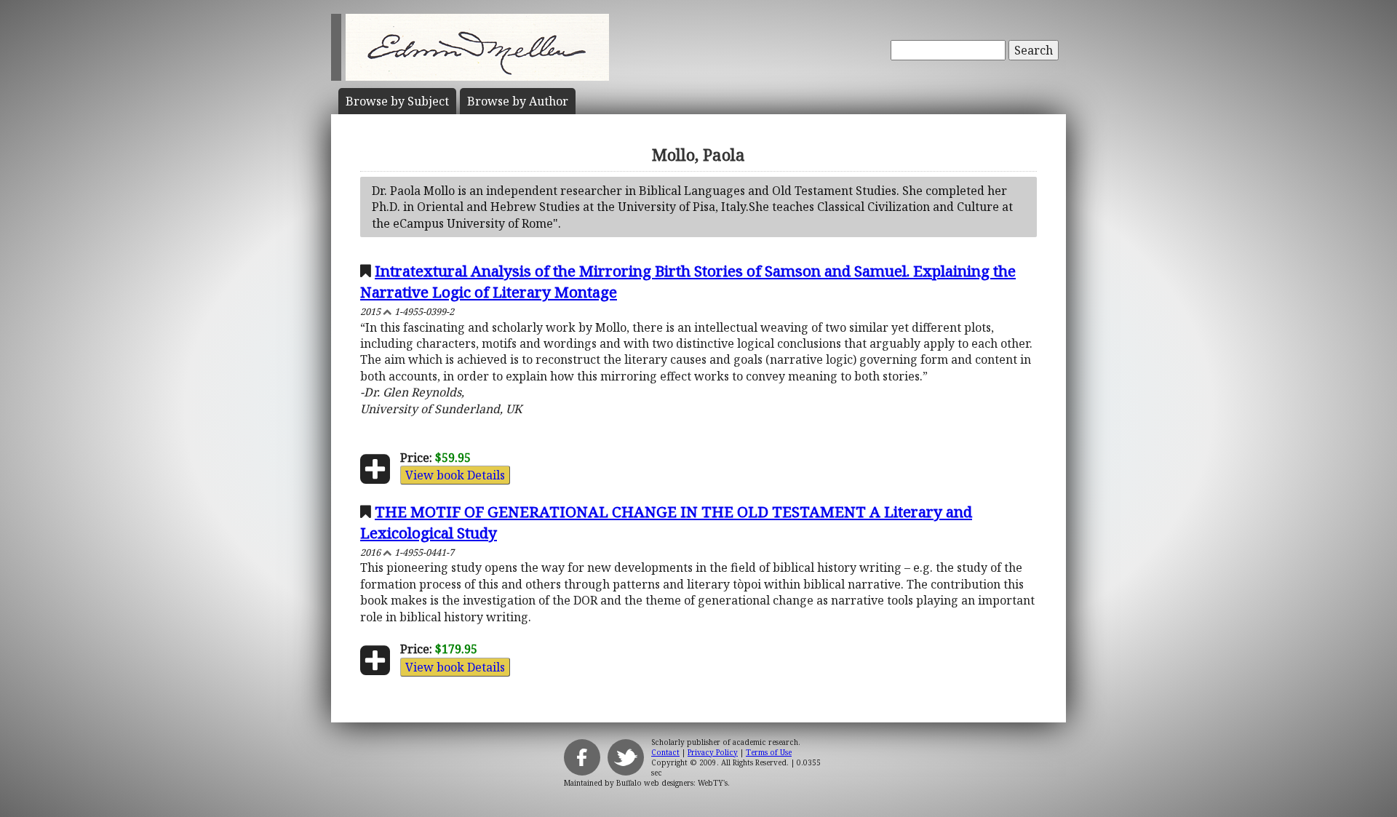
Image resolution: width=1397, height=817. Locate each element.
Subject (397, 101)
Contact (665, 752)
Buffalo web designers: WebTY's (672, 783)
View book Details (455, 475)
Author (517, 101)
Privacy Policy (713, 752)
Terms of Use (769, 752)
